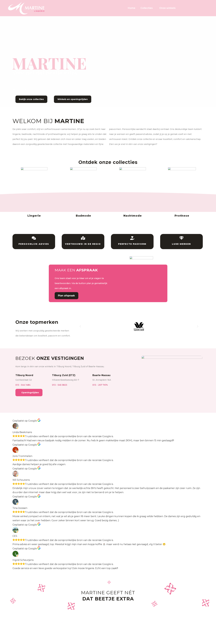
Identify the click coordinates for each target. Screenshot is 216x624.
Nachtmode (132, 215)
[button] (80, 326)
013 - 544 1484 (22, 385)
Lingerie (34, 215)
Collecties (146, 8)
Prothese (182, 215)
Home (131, 8)
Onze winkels (167, 8)
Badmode (83, 215)
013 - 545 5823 (59, 385)
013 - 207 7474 (100, 385)
